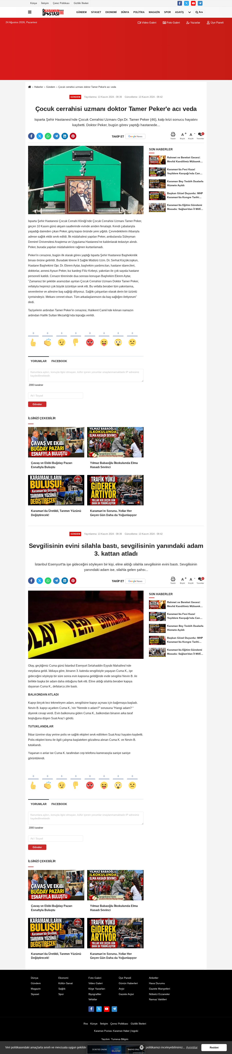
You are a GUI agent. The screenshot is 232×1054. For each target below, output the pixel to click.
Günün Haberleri (128, 983)
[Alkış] (47, 336)
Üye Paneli (216, 22)
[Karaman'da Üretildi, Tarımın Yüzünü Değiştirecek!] (56, 490)
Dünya (125, 12)
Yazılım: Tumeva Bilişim (114, 1039)
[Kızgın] (90, 336)
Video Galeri (148, 22)
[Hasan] (200, 3)
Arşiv (121, 988)
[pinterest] (73, 136)
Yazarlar (195, 22)
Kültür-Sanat (65, 983)
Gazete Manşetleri (159, 988)
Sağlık (61, 988)
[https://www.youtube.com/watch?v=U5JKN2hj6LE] (193, 3)
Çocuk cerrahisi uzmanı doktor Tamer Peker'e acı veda (87, 87)
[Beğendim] (33, 336)
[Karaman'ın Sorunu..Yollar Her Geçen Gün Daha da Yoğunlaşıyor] (115, 490)
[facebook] (31, 136)
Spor (167, 12)
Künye (33, 3)
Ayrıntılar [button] (192, 1047)
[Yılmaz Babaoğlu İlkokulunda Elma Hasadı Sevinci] (115, 442)
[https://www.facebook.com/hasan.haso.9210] (179, 3)
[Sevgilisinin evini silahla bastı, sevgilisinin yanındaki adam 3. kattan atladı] (86, 624)
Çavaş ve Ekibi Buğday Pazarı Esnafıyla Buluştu (51, 464)
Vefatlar (92, 999)
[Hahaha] (104, 336)
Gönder (37, 404)
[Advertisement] (116, 54)
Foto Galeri (173, 22)
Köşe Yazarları (96, 988)
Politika (138, 12)
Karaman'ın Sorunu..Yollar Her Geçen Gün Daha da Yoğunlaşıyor (113, 512)
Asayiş (179, 12)
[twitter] (39, 136)
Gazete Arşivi (126, 994)
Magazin (154, 12)
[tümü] (189, 12)
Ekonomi (111, 12)
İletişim (45, 3)
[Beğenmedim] (76, 336)
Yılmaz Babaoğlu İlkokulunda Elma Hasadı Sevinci (114, 464)
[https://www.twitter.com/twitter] (186, 3)
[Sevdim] (61, 336)
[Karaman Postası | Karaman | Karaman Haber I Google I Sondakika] (53, 12)
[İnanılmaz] (118, 336)
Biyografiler (94, 994)
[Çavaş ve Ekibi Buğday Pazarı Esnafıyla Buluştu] (56, 442)
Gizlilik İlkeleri (81, 3)
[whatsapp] (48, 136)
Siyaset (96, 12)
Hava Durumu (157, 983)
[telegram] (56, 136)
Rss (86, 1023)
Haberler (38, 87)
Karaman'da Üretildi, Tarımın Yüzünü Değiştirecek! (56, 512)
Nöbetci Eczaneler (159, 994)
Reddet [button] (214, 1047)
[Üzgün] (132, 336)
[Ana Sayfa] (29, 87)
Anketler (153, 978)
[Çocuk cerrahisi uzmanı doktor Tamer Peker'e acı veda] (86, 180)
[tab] (38, 361)
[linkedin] (64, 136)
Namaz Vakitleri (158, 999)
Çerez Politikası (61, 3)
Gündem (81, 12)
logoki (134, 1031)
